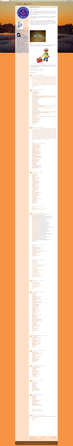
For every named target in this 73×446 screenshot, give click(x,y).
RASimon (39, 443)
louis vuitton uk (42, 77)
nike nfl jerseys (34, 284)
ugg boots (53, 129)
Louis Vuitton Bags (35, 272)
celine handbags (34, 85)
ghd (46, 83)
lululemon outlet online (35, 77)
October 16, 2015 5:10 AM (40, 280)
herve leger (36, 84)
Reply (33, 124)
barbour (53, 78)
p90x (38, 85)
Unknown (33, 127)
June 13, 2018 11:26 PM (39, 380)
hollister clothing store (40, 134)
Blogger (46, 443)
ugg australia (34, 132)
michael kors (49, 76)
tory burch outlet (41, 131)
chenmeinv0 (34, 365)
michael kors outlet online (37, 133)
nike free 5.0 (48, 132)
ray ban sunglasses (44, 76)
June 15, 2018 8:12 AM (39, 394)
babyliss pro (52, 82)
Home (43, 437)
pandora (51, 131)
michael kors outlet (35, 130)
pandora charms (45, 128)
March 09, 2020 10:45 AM (38, 409)
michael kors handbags (36, 276)
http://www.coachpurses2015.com (37, 275)
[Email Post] (40, 70)
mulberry (52, 77)
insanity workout (42, 83)
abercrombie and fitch (48, 78)
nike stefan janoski (35, 270)
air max (40, 78)
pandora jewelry (52, 135)
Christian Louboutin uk (35, 286)
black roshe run (34, 268)
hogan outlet (38, 76)
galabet (33, 419)
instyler (48, 82)
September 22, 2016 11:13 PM (44, 335)
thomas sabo (48, 134)
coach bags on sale (35, 262)
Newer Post (32, 437)
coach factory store (35, 271)
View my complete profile (21, 48)
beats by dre (42, 132)
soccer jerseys (53, 84)
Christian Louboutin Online (36, 283)
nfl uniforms (34, 287)
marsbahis (36, 417)
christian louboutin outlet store (37, 285)
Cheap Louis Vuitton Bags (36, 273)
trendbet (33, 418)
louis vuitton (34, 76)
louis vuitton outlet (35, 267)
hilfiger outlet (45, 133)
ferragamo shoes (37, 82)
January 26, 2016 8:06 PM (39, 291)
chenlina (33, 291)
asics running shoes (42, 84)
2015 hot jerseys (34, 281)
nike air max (36, 78)
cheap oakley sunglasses (36, 129)
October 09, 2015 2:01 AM (40, 213)
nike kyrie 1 (34, 274)
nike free (43, 78)
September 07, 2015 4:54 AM (39, 206)
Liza (22, 33)
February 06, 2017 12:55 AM (40, 350)
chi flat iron (38, 83)
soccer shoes (48, 84)
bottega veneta (50, 83)
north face (49, 77)
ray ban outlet (39, 135)
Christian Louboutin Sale (36, 282)
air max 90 (51, 133)
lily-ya (33, 206)
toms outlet (51, 130)
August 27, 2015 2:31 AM (41, 143)
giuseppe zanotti (43, 82)
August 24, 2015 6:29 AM (40, 127)
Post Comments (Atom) (37, 439)
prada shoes (46, 129)
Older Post (54, 437)
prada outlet (45, 135)
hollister (46, 77)
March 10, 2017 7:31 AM (40, 365)
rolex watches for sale (36, 128)
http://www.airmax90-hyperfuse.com (38, 269)
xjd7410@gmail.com (35, 335)
